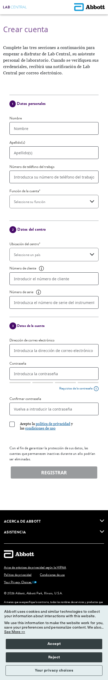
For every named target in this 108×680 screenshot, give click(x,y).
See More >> (14, 632)
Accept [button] (54, 644)
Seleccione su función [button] (29, 202)
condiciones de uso (40, 428)
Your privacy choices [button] (54, 670)
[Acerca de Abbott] (102, 521)
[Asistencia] (102, 531)
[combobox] (54, 201)
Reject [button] (54, 657)
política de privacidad (53, 423)
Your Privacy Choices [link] (18, 582)
